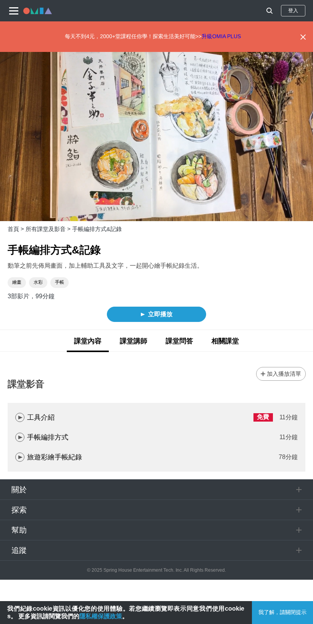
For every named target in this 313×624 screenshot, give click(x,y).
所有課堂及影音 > (49, 229)
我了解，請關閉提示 (282, 612)
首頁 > (17, 229)
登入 (293, 10)
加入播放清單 (284, 373)
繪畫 (16, 282)
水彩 (38, 282)
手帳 (59, 282)
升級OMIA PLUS (221, 36)
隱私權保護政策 (100, 616)
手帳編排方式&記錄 (97, 229)
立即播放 (160, 314)
